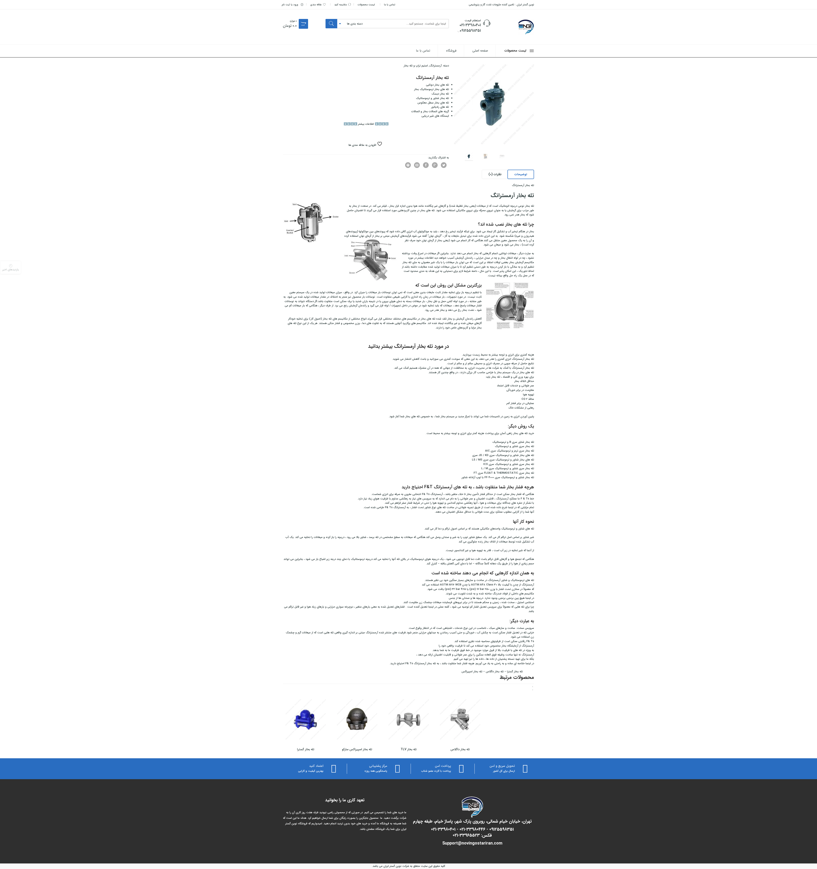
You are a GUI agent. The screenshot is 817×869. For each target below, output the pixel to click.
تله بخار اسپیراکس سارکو (357, 749)
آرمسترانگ (435, 65)
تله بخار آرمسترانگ (512, 195)
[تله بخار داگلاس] (460, 719)
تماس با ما (389, 5)
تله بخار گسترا (515, 671)
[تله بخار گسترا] (305, 719)
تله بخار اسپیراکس (471, 671)
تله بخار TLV (409, 749)
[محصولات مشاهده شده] (10, 267)
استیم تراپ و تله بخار (416, 65)
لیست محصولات (366, 5)
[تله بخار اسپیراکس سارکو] (357, 719)
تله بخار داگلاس (495, 671)
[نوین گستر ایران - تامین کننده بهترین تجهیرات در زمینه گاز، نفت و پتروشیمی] (515, 27)
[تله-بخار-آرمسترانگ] (493, 104)
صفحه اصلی (480, 50)
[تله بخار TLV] (408, 719)
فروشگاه (451, 50)
